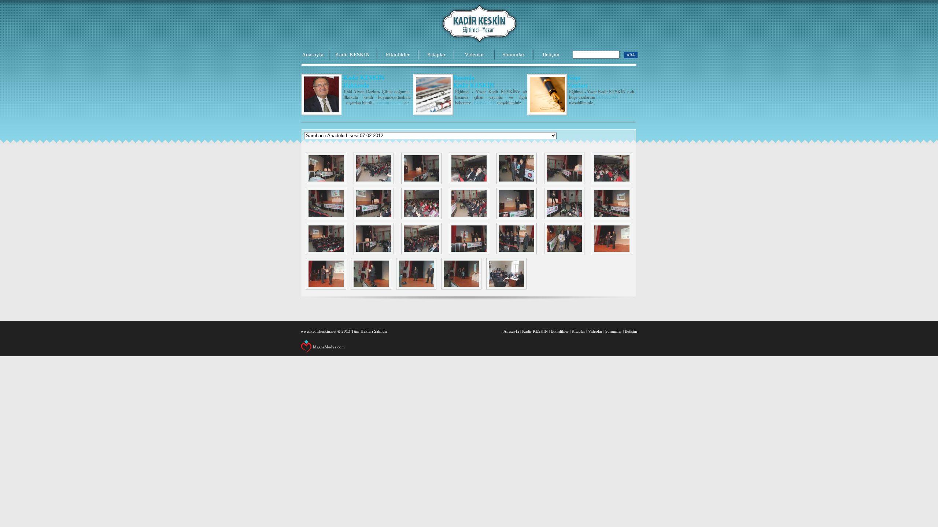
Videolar (474, 54)
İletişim (551, 54)
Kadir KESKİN (352, 54)
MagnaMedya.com (329, 347)
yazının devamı (390, 102)
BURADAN (485, 102)
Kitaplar (436, 54)
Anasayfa (313, 54)
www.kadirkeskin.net (318, 331)
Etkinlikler (398, 54)
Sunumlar (513, 54)
